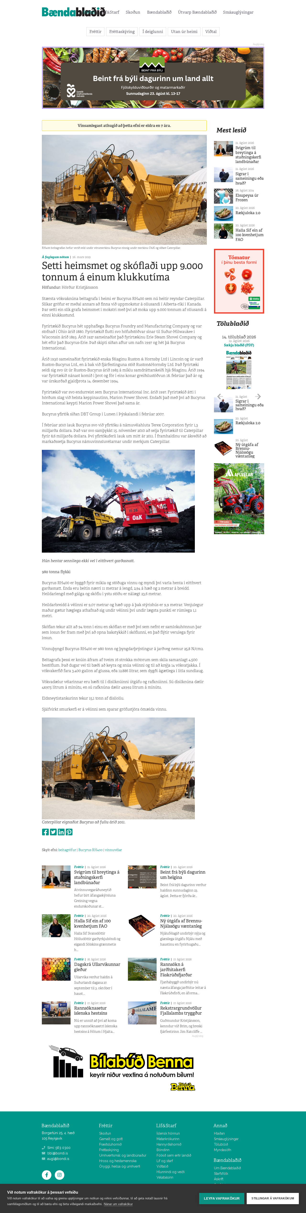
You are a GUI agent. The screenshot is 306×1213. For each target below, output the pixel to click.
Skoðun (133, 12)
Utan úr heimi (184, 31)
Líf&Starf (110, 12)
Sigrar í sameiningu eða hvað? (249, 178)
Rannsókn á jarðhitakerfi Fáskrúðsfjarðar (176, 970)
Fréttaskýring (122, 31)
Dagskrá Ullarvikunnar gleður (97, 967)
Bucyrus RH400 (90, 850)
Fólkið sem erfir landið (174, 1155)
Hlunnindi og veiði (171, 1172)
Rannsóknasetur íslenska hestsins (90, 1010)
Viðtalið (162, 1166)
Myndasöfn (222, 1150)
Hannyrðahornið (169, 1144)
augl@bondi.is (57, 1159)
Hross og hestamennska (118, 1161)
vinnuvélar (113, 850)
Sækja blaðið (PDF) (239, 345)
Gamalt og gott (111, 1139)
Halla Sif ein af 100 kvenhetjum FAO (92, 923)
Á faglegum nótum (55, 257)
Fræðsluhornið (110, 1144)
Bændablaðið (159, 12)
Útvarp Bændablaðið (197, 12)
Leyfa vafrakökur (222, 1198)
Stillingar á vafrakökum (272, 1198)
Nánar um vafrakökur (118, 1204)
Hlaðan (219, 1133)
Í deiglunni (152, 31)
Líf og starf (165, 1161)
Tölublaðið (232, 323)
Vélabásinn (165, 1177)
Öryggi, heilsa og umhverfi (119, 1166)
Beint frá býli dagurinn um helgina (182, 874)
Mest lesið (231, 130)
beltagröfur (67, 850)
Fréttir (89, 12)
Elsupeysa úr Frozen (246, 197)
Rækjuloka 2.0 (247, 212)
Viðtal (211, 31)
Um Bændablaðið (227, 1168)
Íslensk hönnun (168, 1133)
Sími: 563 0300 (58, 1148)
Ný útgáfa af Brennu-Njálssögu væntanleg (181, 923)
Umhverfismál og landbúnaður (122, 1155)
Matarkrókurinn (168, 1139)
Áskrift (218, 1179)
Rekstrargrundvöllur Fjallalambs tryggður (181, 1010)
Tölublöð (221, 1144)
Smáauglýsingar (238, 12)
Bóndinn (163, 1150)
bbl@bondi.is (57, 1153)
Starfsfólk (221, 1173)
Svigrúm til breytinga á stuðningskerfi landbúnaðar (97, 877)
